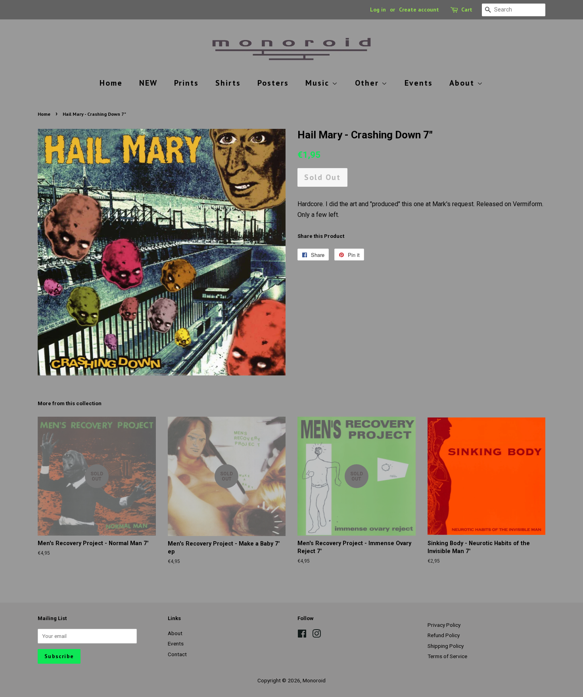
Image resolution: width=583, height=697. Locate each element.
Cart (466, 9)
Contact (177, 654)
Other (368, 83)
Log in (378, 9)
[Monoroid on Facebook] (302, 635)
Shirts (228, 83)
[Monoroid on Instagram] (316, 635)
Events (419, 83)
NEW (148, 83)
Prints (186, 83)
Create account (419, 9)
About (463, 83)
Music (318, 83)
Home (111, 83)
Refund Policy (444, 635)
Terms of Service (447, 656)
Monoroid (314, 680)
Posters (273, 83)
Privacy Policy (444, 625)
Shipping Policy (446, 646)
